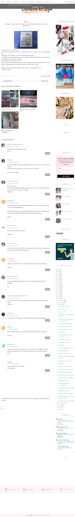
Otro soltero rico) (62, 309)
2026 (58, 269)
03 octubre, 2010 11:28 (12, 245)
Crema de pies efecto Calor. (65, 329)
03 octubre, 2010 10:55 (12, 203)
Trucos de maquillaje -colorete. (66, 348)
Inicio (2, 1)
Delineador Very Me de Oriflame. (66, 401)
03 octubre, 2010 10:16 (12, 183)
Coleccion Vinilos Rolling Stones (64, 447)
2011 (58, 296)
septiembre (61, 403)
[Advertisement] (25, 415)
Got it (41, 7)
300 (67, 489)
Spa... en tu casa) (62, 312)
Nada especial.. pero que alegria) (66, 377)
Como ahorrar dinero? (64, 306)
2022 (58, 273)
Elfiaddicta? (61, 363)
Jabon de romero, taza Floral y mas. (28, 109)
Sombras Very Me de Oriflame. (65, 393)
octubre (61, 304)
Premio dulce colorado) (64, 342)
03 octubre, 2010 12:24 (12, 261)
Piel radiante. (61, 345)
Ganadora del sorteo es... (64, 353)
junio (60, 409)
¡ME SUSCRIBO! (66, 176)
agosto (60, 405)
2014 (58, 290)
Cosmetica (23, 1)
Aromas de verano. (6, 109)
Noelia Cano (11, 243)
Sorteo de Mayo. (66, 203)
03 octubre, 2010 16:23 (12, 315)
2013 (58, 292)
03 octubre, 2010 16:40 (12, 329)
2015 (58, 288)
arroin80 (10, 200)
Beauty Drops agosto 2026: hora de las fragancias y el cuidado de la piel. (65, 441)
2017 (58, 284)
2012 (58, 294)
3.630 (30, 489)
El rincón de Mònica (62, 433)
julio (60, 407)
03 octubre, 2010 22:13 (12, 363)
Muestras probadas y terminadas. (7, 131)
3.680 (12, 489)
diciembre (61, 300)
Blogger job (39, 1)
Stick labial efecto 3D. (63, 350)
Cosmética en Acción (62, 426)
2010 (58, 298)
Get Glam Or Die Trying (63, 440)
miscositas (59, 419)
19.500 (48, 489)
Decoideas (31, 1)
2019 (58, 279)
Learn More (35, 7)
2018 (58, 282)
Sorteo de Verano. (66, 219)
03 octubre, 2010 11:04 (12, 228)
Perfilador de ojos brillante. (65, 326)
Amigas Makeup (12, 276)
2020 (58, 277)
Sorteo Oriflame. (66, 196)
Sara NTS (10, 313)
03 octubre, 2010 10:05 (12, 162)
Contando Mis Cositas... (63, 446)
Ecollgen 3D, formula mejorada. (66, 375)
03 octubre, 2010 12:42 (12, 298)
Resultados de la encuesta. (64, 361)
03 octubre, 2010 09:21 (12, 146)
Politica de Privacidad (45, 515)
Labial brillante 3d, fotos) (64, 339)
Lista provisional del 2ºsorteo (65, 366)
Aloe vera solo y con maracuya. (65, 369)
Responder (47, 153)
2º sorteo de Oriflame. (67, 211)
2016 (58, 286)
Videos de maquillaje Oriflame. (65, 323)
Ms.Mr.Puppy (11, 226)
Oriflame (11, 76)
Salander (10, 344)
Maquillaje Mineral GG (63, 390)
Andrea (9, 160)
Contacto (47, 1)
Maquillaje (16, 1)
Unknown (10, 259)
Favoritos (8, 1)
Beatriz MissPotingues (15, 144)
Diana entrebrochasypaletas (17, 295)
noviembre (61, 302)
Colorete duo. (61, 332)
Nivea (25, 21)
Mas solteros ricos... (63, 380)
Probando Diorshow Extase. (65, 372)
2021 (58, 275)
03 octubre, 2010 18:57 (12, 346)
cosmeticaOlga (22, 27)
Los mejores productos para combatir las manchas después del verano (65, 421)
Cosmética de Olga (37, 515)
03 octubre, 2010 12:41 (12, 278)
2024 (58, 271)
